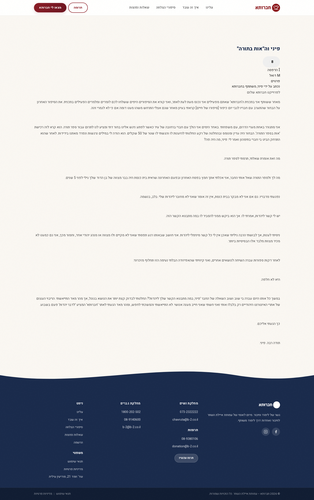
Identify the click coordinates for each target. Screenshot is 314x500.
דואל (273, 75)
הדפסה (273, 70)
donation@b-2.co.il (185, 446)
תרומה (78, 7)
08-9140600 (132, 419)
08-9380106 (190, 439)
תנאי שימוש (75, 461)
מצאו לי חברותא (50, 7)
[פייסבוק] (276, 432)
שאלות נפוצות (139, 7)
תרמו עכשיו (186, 458)
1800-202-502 (131, 412)
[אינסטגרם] (266, 432)
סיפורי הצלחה (166, 7)
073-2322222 (189, 412)
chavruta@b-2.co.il (185, 419)
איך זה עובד (190, 7)
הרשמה (78, 442)
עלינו (209, 7)
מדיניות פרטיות (73, 469)
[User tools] (271, 61)
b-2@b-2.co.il (132, 427)
